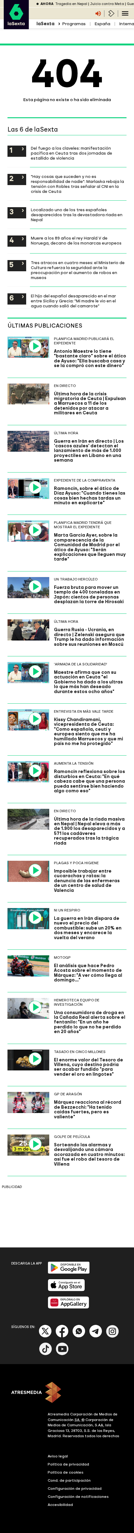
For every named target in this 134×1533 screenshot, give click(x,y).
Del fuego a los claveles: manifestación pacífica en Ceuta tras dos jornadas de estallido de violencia (71, 153)
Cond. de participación (69, 1480)
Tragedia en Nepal (71, 4)
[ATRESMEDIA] (67, 1393)
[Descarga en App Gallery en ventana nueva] (68, 1307)
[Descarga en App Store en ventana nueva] (66, 1290)
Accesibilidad (60, 1505)
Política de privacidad (68, 1464)
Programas (74, 23)
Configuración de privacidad (75, 1488)
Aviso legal (58, 1456)
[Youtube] (62, 1354)
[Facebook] (62, 1336)
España (102, 23)
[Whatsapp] (78, 1336)
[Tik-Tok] (45, 1354)
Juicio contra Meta (107, 4)
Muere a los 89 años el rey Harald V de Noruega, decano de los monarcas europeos (76, 240)
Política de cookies (66, 1472)
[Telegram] (95, 1336)
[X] (45, 1336)
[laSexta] (16, 26)
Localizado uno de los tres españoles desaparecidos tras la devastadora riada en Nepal (76, 214)
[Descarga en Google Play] (69, 1272)
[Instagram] (112, 1336)
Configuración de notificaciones (78, 1496)
